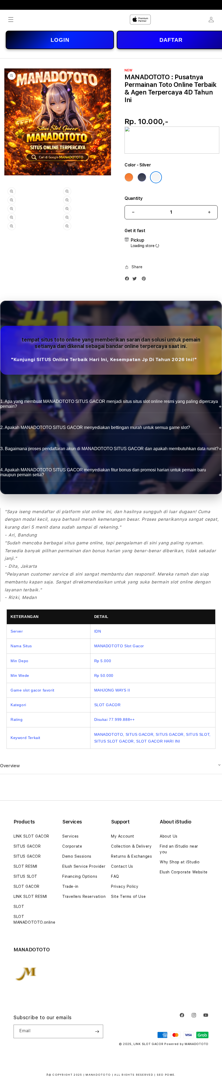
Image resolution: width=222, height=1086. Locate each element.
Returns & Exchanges (131, 856)
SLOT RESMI (25, 866)
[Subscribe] (97, 1031)
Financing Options (79, 876)
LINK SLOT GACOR (31, 836)
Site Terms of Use (128, 896)
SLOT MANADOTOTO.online (34, 919)
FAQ (115, 876)
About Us (169, 836)
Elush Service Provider (83, 866)
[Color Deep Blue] (142, 177)
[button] (10, 19)
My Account (122, 836)
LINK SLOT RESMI (30, 896)
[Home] (140, 19)
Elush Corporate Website (184, 872)
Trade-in (70, 886)
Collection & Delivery (131, 846)
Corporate (72, 846)
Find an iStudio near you (179, 849)
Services (70, 836)
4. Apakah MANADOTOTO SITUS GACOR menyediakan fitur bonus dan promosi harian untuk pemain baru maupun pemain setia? (103, 472)
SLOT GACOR (27, 886)
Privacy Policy (124, 886)
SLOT (19, 906)
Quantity (133, 198)
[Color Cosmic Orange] (129, 177)
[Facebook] (128, 280)
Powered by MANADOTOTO (186, 1044)
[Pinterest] (145, 280)
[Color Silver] (156, 177)
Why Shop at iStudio (180, 862)
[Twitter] (136, 280)
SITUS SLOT (25, 876)
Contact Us (122, 866)
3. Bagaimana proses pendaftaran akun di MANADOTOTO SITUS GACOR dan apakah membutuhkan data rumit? (109, 448)
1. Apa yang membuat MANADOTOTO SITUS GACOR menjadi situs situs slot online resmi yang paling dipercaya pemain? (109, 404)
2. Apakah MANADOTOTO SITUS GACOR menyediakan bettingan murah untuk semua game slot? (95, 427)
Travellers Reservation (84, 896)
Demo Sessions (77, 856)
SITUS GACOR (27, 846)
